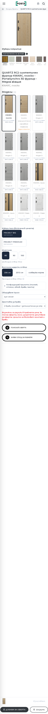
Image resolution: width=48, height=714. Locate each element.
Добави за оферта (15, 710)
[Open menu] (3, 3)
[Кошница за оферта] (38, 3)
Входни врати (12, 9)
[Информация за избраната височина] (23, 279)
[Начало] (3, 9)
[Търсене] (43, 3)
